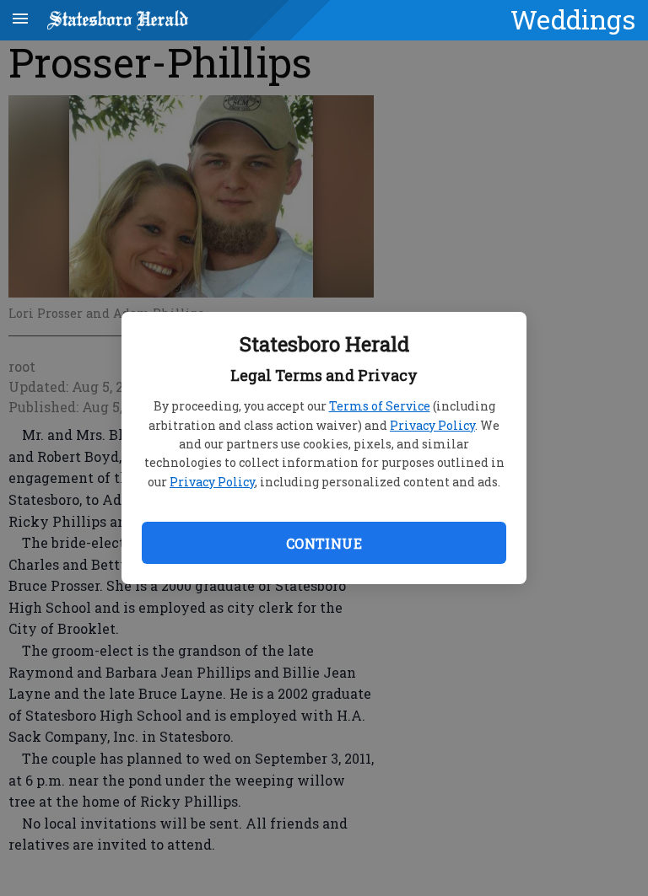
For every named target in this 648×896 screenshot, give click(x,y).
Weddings (572, 19)
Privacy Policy (432, 425)
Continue (324, 543)
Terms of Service (379, 406)
